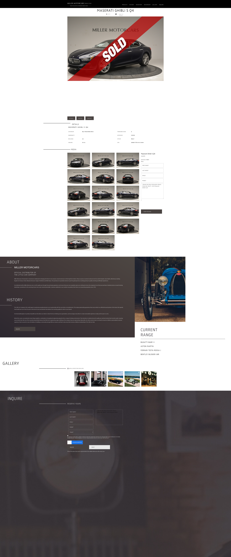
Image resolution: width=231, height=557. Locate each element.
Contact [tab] (89, 118)
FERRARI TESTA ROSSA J (151, 350)
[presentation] (68, 66)
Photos (80, 118)
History (131, 4)
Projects (124, 4)
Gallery (154, 4)
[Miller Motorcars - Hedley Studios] (79, 4)
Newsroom (147, 4)
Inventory (139, 4)
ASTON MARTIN (147, 346)
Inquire (161, 4)
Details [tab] (71, 118)
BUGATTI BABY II (148, 342)
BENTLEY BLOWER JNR (150, 354)
